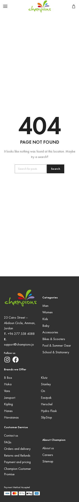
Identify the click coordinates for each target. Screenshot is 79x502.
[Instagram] (7, 359)
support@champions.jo (19, 344)
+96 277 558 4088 (21, 334)
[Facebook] (15, 359)
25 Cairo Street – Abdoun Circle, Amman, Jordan (19, 323)
